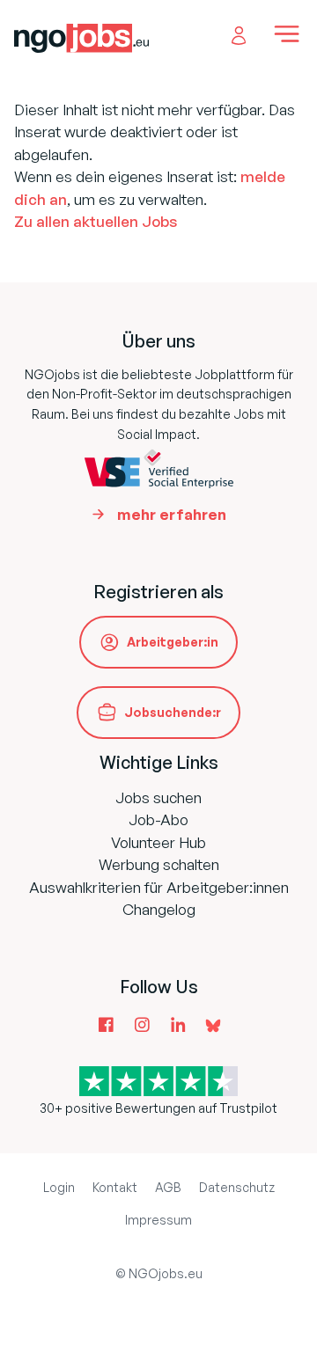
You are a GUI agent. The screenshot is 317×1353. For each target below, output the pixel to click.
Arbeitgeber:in (172, 641)
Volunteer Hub (158, 842)
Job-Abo (158, 819)
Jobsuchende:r (172, 712)
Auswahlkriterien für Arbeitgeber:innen (159, 887)
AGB (168, 1187)
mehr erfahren (171, 514)
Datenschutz (237, 1187)
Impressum (158, 1219)
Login (59, 1187)
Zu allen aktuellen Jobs (95, 221)
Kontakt (114, 1187)
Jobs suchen (158, 797)
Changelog (158, 909)
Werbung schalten (159, 864)
